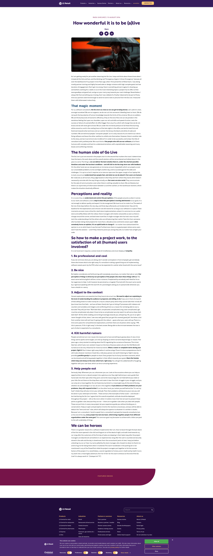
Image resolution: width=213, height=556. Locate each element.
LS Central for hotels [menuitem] (65, 525)
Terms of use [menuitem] (140, 531)
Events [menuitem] (119, 528)
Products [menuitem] (62, 516)
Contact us (148, 3)
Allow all (156, 541)
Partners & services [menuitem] (105, 516)
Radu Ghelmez (99, 17)
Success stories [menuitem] (121, 519)
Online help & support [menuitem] (123, 535)
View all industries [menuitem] (83, 536)
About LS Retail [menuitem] (141, 519)
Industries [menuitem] (82, 516)
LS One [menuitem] (61, 535)
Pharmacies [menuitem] (81, 528)
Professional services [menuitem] (104, 531)
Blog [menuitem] (118, 522)
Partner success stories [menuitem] (104, 525)
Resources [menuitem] (121, 516)
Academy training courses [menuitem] (105, 528)
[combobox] (139, 510)
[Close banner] (172, 539)
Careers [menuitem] (139, 522)
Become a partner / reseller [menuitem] (106, 522)
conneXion (136, 3)
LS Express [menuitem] (62, 531)
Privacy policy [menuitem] (141, 528)
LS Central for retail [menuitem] (64, 519)
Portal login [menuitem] (140, 525)
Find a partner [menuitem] (102, 519)
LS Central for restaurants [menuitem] (66, 522)
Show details (124, 552)
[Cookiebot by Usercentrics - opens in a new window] (48, 553)
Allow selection (156, 546)
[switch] (85, 552)
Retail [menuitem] (80, 519)
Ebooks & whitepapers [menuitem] (124, 525)
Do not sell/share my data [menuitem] (144, 535)
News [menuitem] (119, 531)
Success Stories (101, 3)
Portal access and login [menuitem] (104, 535)
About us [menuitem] (140, 516)
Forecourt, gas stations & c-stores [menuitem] (86, 532)
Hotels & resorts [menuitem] (83, 525)
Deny (156, 551)
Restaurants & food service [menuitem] (86, 522)
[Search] (152, 510)
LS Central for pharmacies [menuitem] (66, 528)
